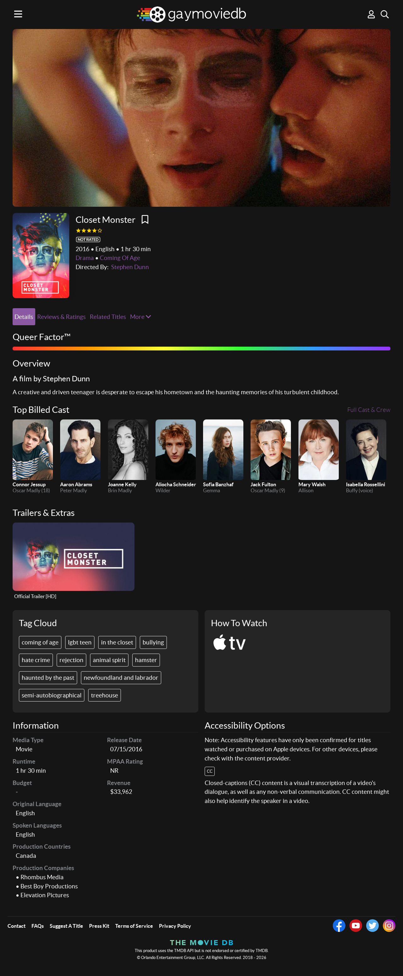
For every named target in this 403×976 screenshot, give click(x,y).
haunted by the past (48, 677)
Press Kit (99, 926)
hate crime (36, 659)
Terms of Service (134, 926)
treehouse (104, 695)
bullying (153, 642)
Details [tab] (23, 316)
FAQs (37, 926)
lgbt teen (80, 642)
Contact (17, 926)
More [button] (138, 316)
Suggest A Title (66, 926)
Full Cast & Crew (368, 410)
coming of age (40, 642)
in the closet (117, 642)
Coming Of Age (120, 257)
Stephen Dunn (130, 266)
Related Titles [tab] (108, 316)
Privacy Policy (175, 926)
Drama (85, 257)
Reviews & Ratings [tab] (61, 316)
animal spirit (109, 659)
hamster (146, 659)
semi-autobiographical (52, 695)
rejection (71, 659)
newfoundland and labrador (121, 677)
